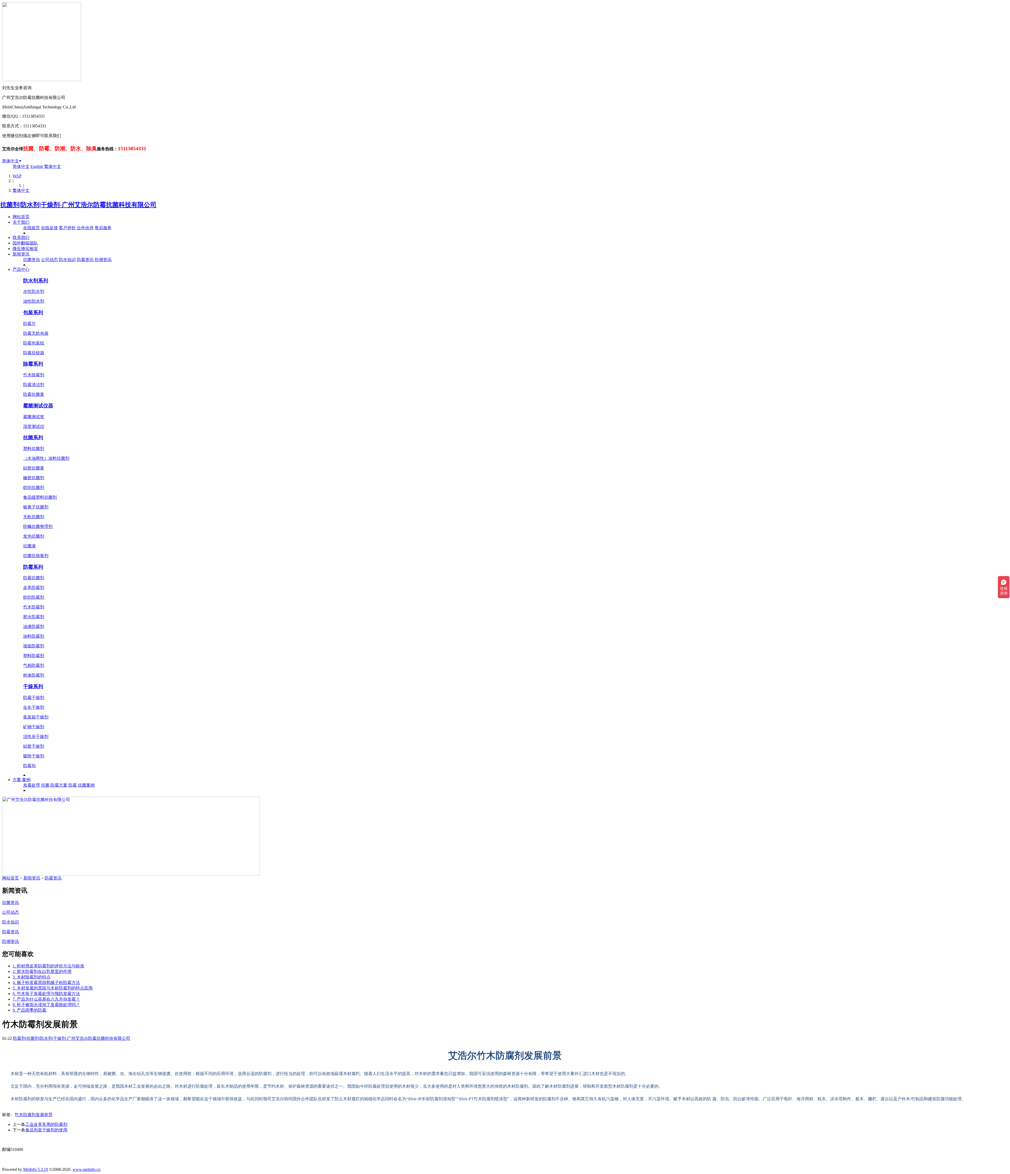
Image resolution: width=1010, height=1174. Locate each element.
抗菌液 (29, 546)
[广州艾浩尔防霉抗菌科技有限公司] (131, 874)
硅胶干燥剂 (33, 746)
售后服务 (103, 228)
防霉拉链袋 (33, 353)
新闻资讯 (21, 254)
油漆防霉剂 (33, 626)
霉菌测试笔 (33, 416)
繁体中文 (52, 166)
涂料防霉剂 (33, 636)
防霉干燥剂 (33, 697)
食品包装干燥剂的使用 (46, 1130)
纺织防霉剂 (33, 597)
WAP (17, 176)
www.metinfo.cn (86, 1169)
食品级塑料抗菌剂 (40, 497)
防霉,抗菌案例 (81, 785)
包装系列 (33, 312)
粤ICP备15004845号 (555, 1139)
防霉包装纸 (33, 343)
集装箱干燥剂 (35, 717)
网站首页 (21, 216)
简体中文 (10, 161)
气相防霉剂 (33, 665)
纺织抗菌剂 (33, 487)
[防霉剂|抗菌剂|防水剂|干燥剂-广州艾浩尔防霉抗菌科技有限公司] (79, 204)
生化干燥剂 (33, 707)
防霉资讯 (85, 259)
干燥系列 (33, 686)
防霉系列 (33, 567)
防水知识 (67, 259)
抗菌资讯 (31, 259)
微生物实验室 (25, 248)
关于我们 (21, 222)
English (37, 166)
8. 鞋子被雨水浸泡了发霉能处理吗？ (46, 1004)
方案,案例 (22, 779)
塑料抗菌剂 (33, 448)
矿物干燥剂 (33, 727)
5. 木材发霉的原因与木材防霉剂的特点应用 (53, 988)
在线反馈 (49, 228)
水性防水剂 (33, 291)
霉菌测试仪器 (38, 405)
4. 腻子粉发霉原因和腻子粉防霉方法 (46, 982)
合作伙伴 (85, 228)
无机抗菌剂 (33, 516)
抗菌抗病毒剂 (35, 555)
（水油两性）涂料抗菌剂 (46, 458)
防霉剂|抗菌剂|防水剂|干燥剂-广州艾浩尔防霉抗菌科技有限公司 (71, 1038)
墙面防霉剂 (33, 646)
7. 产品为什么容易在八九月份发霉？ (46, 999)
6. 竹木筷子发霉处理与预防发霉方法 (46, 993)
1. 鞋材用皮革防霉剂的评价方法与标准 (48, 966)
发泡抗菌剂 (33, 536)
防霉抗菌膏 (33, 394)
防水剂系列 (35, 280)
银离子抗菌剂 (35, 507)
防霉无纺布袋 (35, 333)
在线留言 (31, 228)
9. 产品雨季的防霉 (29, 1010)
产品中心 (21, 269)
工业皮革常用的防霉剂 (46, 1124)
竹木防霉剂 (33, 607)
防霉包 (29, 765)
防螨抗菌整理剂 (38, 526)
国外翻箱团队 (25, 243)
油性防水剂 (33, 301)
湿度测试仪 (33, 426)
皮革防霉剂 (33, 587)
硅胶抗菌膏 (33, 468)
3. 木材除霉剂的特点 (31, 977)
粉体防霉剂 (33, 675)
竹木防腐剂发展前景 (34, 1114)
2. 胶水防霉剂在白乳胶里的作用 (42, 971)
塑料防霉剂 (33, 655)
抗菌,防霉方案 (54, 785)
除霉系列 (33, 364)
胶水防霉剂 (33, 617)
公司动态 (49, 259)
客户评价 (67, 228)
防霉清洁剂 (33, 384)
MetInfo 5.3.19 (35, 1169)
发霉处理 (31, 785)
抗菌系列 (33, 437)
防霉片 (29, 323)
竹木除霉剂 (33, 375)
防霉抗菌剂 (33, 578)
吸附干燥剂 (33, 756)
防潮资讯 (103, 259)
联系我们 (21, 237)
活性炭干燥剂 (35, 736)
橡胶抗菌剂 (33, 478)
